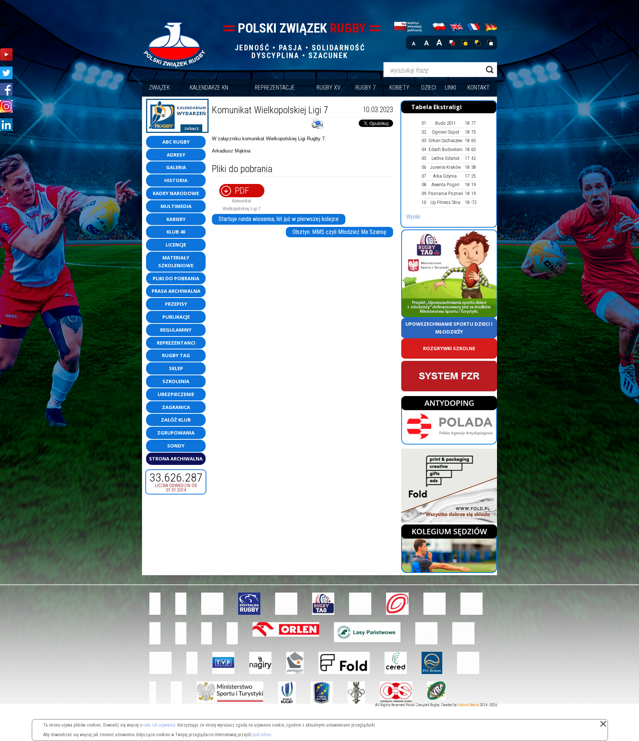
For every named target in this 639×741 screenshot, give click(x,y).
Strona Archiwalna (176, 458)
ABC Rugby (176, 141)
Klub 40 (175, 231)
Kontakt (478, 87)
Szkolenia (175, 381)
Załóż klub (176, 419)
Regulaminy (176, 329)
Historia (175, 180)
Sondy (176, 445)
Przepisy (176, 304)
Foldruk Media (468, 705)
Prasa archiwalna (176, 291)
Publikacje (176, 317)
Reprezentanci (176, 342)
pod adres (262, 734)
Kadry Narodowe (176, 193)
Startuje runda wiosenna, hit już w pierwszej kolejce (279, 218)
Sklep (176, 368)
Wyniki (413, 216)
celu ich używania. (159, 725)
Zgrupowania (176, 432)
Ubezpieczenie (176, 394)
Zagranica (176, 407)
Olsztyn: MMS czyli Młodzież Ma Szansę (339, 231)
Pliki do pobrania (176, 278)
